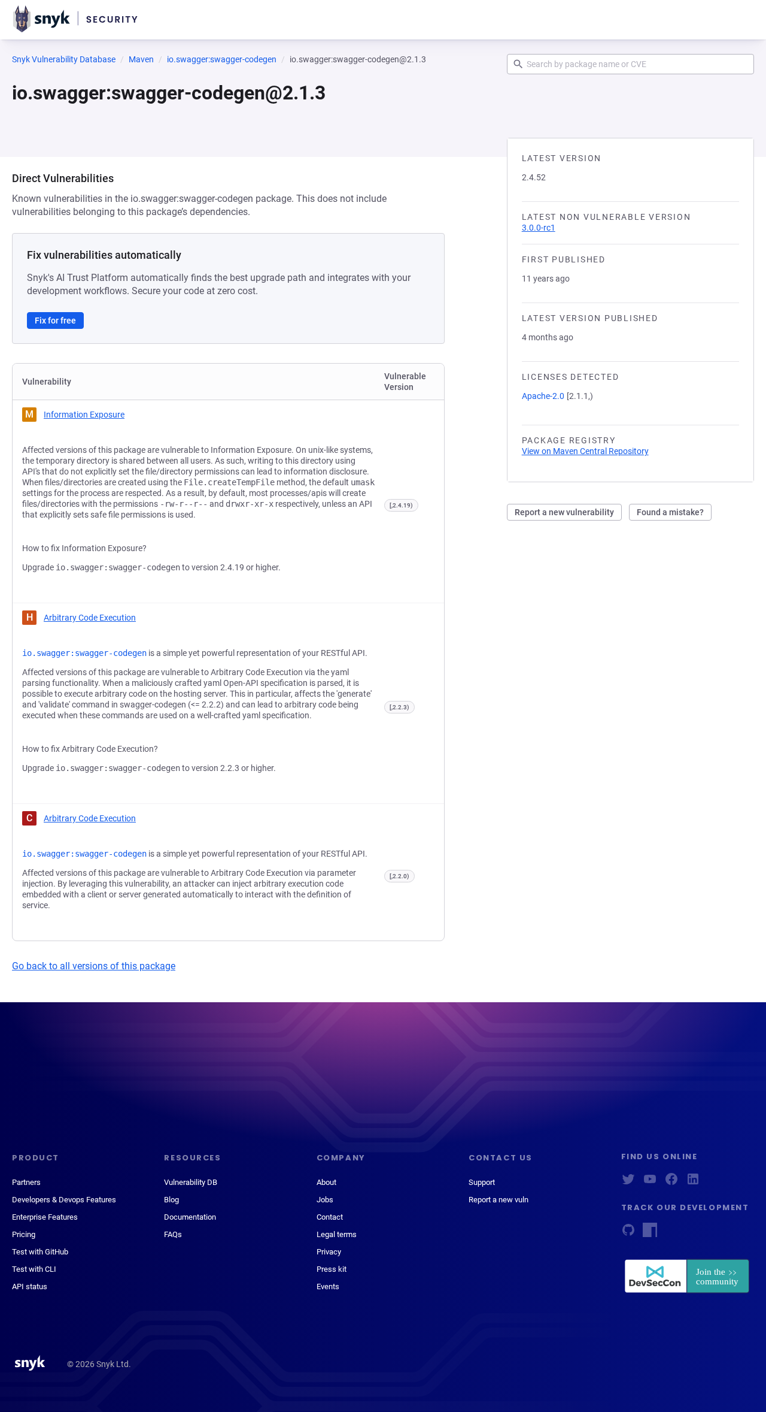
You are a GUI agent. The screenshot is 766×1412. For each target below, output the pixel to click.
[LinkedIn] (693, 1183)
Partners (26, 1182)
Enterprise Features (45, 1217)
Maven (141, 59)
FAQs (173, 1234)
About (326, 1182)
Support (482, 1182)
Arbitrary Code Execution (90, 617)
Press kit (331, 1269)
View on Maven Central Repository (585, 451)
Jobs (325, 1199)
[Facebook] (671, 1183)
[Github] (628, 1233)
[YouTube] (650, 1183)
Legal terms (337, 1234)
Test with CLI (34, 1269)
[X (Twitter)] (628, 1183)
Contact (330, 1217)
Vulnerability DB (190, 1182)
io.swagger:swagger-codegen (221, 59)
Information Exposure (84, 414)
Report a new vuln (498, 1199)
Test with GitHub (40, 1251)
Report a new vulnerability (564, 512)
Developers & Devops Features (64, 1199)
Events (328, 1286)
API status (29, 1286)
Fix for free (55, 320)
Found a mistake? (670, 512)
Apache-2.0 (543, 396)
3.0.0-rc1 (538, 227)
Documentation (190, 1217)
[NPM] (650, 1233)
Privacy (329, 1251)
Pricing (23, 1234)
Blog (171, 1199)
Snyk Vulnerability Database (63, 59)
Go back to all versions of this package (93, 966)
